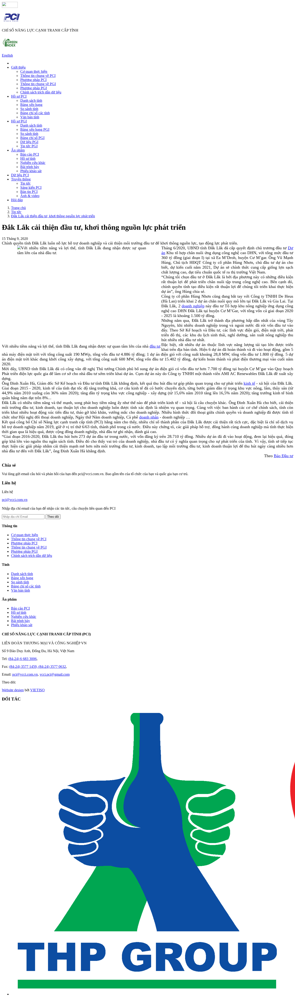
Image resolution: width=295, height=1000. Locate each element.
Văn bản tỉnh (29, 117)
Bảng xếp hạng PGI (34, 129)
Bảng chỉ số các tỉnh (35, 113)
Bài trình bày (29, 167)
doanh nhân (149, 417)
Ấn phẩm (18, 150)
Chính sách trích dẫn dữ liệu (40, 92)
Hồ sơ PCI (19, 96)
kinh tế (249, 383)
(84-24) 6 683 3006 (22, 659)
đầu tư (155, 346)
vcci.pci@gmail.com (55, 674)
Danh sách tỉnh (31, 100)
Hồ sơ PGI (19, 121)
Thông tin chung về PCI (38, 76)
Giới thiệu (18, 67)
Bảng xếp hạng (31, 105)
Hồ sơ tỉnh (27, 158)
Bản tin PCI (29, 192)
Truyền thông (21, 179)
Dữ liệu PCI (20, 175)
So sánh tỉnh (29, 109)
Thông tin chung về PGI (38, 84)
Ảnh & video (29, 196)
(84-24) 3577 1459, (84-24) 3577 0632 (37, 667)
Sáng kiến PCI (30, 187)
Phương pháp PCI (33, 80)
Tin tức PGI (29, 146)
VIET (37, 690)
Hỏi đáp (17, 200)
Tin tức (25, 183)
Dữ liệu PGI (29, 142)
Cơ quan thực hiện (33, 71)
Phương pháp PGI (33, 88)
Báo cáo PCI (29, 154)
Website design (13, 690)
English (7, 55)
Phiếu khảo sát (30, 171)
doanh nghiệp (193, 306)
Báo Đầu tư (283, 455)
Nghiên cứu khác (32, 163)
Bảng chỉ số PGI (32, 138)
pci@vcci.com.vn (14, 500)
